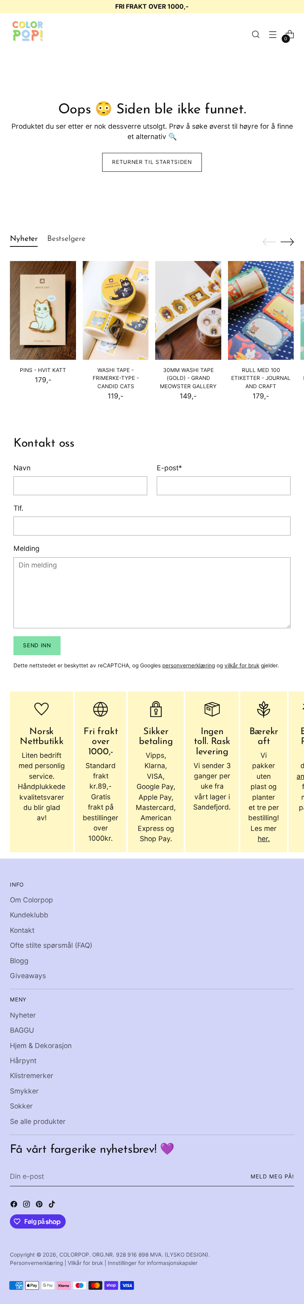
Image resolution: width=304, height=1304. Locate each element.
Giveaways (28, 975)
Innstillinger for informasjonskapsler (153, 1263)
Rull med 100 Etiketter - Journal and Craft (261, 378)
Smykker (24, 1091)
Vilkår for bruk (85, 1263)
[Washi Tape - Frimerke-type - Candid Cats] (116, 310)
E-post (169, 468)
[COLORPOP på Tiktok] (52, 1205)
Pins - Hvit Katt (43, 370)
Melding (26, 548)
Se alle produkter (38, 1121)
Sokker (21, 1106)
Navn (21, 468)
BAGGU (22, 1030)
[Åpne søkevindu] (256, 34)
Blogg (19, 960)
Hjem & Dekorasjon (41, 1045)
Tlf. (18, 508)
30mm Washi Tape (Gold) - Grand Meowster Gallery (188, 378)
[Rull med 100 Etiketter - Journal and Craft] (261, 310)
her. (264, 838)
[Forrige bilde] (269, 242)
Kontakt (22, 930)
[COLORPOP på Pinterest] (40, 1205)
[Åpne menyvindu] (273, 34)
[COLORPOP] (28, 34)
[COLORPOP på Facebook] (14, 1205)
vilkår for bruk (241, 665)
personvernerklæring (188, 665)
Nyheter (23, 1015)
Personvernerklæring (36, 1263)
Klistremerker (31, 1075)
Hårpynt (23, 1060)
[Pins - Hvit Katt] (43, 310)
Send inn (37, 645)
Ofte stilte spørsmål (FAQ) (51, 945)
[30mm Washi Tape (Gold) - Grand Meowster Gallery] (188, 310)
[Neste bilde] (287, 241)
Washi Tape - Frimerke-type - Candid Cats (116, 378)
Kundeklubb (29, 915)
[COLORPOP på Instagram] (27, 1205)
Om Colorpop (31, 900)
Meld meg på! (272, 1176)
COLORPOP (74, 1254)
